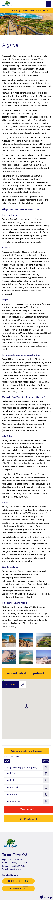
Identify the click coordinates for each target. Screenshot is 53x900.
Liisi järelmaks (14, 881)
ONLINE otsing (27, 819)
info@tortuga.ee (16, 869)
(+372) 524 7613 (17, 866)
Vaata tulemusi (27, 809)
